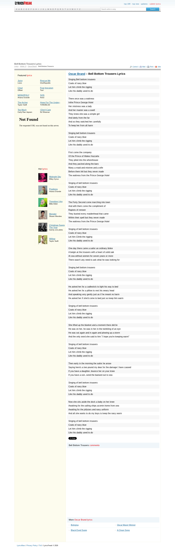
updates (144, 4)
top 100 (127, 4)
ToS (40, 545)
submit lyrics (155, 4)
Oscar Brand (76, 73)
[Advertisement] (87, 31)
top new (135, 4)
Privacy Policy (32, 545)
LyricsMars (21, 545)
